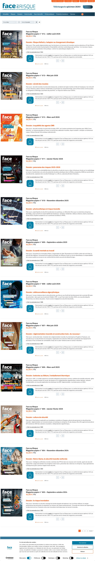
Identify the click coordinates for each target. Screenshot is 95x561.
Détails (47, 63)
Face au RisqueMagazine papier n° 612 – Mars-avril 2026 (43, 116)
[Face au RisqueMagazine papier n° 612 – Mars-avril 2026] (11, 127)
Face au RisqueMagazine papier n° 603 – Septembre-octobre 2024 (46, 491)
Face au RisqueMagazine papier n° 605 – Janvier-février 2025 (44, 408)
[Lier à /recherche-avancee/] (82, 14)
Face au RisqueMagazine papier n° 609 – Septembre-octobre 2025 (46, 241)
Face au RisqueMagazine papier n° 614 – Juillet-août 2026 (43, 33)
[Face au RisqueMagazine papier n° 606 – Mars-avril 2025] (11, 378)
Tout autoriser (82, 542)
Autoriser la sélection (82, 547)
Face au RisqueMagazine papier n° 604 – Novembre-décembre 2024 (47, 449)
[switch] (43, 558)
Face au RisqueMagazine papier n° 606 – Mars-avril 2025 (43, 366)
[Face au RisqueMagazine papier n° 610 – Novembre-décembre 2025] (11, 211)
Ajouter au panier (39, 63)
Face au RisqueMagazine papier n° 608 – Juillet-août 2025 (43, 282)
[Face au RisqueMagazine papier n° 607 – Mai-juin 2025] (11, 336)
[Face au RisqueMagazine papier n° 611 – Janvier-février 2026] (11, 169)
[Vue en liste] (39, 22)
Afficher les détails (81, 558)
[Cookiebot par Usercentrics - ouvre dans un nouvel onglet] (9, 558)
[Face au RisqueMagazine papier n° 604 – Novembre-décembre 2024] (11, 461)
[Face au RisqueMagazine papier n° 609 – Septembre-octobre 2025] (11, 253)
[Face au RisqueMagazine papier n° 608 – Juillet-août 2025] (11, 294)
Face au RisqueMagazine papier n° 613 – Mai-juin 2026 (42, 74)
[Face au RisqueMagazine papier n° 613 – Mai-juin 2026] (11, 86)
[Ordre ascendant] (19, 22)
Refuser (83, 551)
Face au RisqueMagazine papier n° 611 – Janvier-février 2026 (44, 157)
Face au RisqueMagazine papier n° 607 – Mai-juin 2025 (42, 324)
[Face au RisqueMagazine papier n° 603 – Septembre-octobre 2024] (11, 502)
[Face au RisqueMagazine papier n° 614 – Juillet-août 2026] (11, 44)
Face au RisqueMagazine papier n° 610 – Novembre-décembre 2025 (47, 199)
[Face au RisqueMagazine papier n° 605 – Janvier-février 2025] (11, 419)
